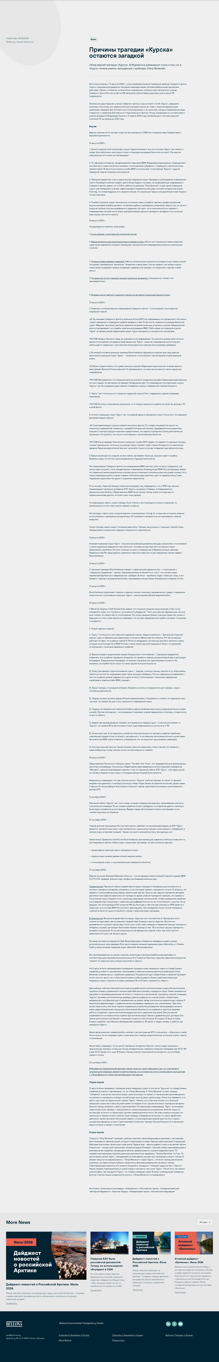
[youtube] (180, 1323)
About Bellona (65, 1340)
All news (203, 1222)
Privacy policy (118, 1340)
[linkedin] (168, 1323)
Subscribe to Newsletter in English (74, 1335)
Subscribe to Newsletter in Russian (127, 1335)
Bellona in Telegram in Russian (179, 1335)
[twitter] (174, 1323)
